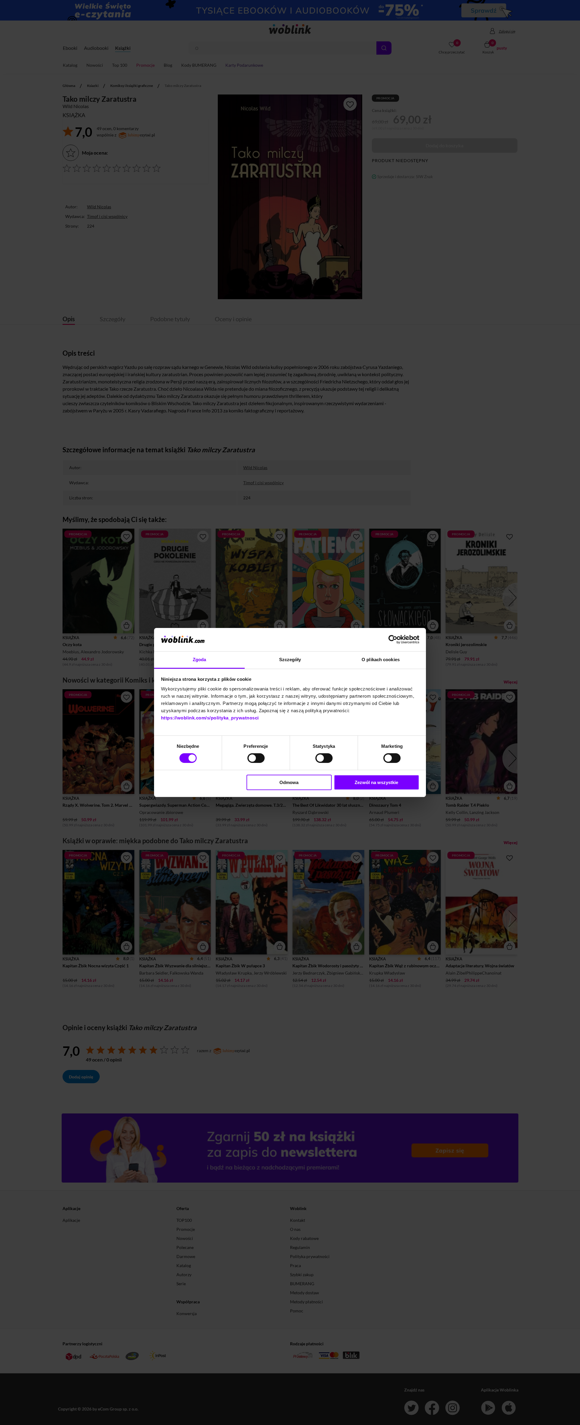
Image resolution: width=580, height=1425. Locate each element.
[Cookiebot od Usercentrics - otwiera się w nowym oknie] (392, 639)
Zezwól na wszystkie (376, 782)
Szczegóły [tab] (290, 659)
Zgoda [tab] (199, 659)
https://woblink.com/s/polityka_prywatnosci (210, 717)
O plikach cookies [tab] (381, 659)
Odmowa (288, 782)
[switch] (256, 758)
